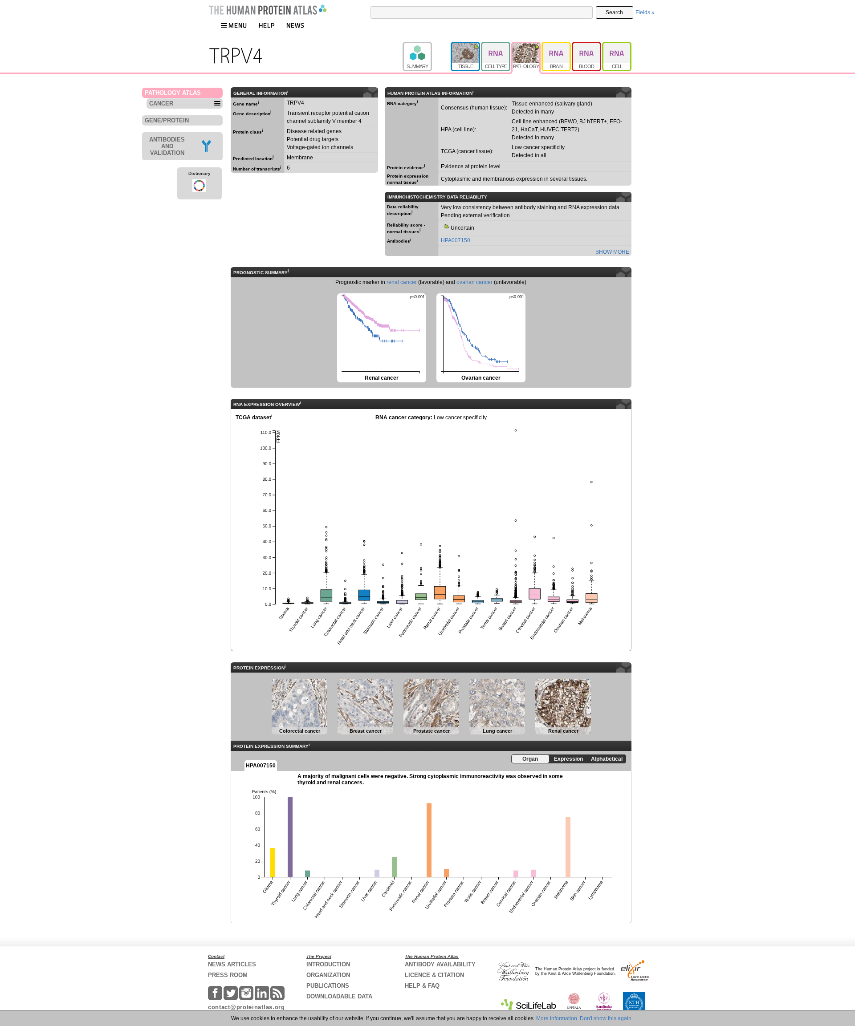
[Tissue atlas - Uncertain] (466, 46)
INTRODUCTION (328, 964)
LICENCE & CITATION (434, 975)
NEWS (295, 25)
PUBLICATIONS (327, 985)
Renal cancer (381, 337)
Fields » (645, 12)
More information (556, 1018)
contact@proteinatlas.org (246, 1007)
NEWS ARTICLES (232, 964)
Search (614, 12)
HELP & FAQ (422, 985)
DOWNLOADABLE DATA (339, 996)
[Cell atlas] (616, 46)
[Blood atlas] (587, 46)
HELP (267, 25)
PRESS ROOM (228, 975)
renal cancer (402, 282)
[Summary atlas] (427, 46)
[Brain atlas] (557, 46)
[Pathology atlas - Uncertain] (526, 46)
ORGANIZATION (328, 975)
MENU (237, 25)
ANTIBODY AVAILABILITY (440, 964)
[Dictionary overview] (199, 187)
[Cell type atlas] (496, 46)
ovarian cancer (474, 282)
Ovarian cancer (480, 337)
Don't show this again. (606, 1018)
